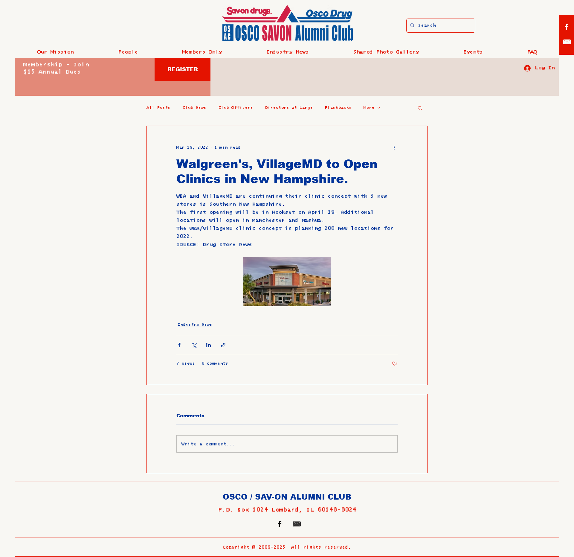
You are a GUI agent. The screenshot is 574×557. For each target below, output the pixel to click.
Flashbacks (338, 108)
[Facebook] (566, 27)
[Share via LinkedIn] (208, 345)
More (369, 108)
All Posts (158, 108)
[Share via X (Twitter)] (194, 345)
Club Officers (235, 108)
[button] (128, 52)
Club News (194, 108)
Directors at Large (289, 108)
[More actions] (394, 147)
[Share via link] (223, 345)
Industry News (195, 324)
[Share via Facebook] (179, 345)
